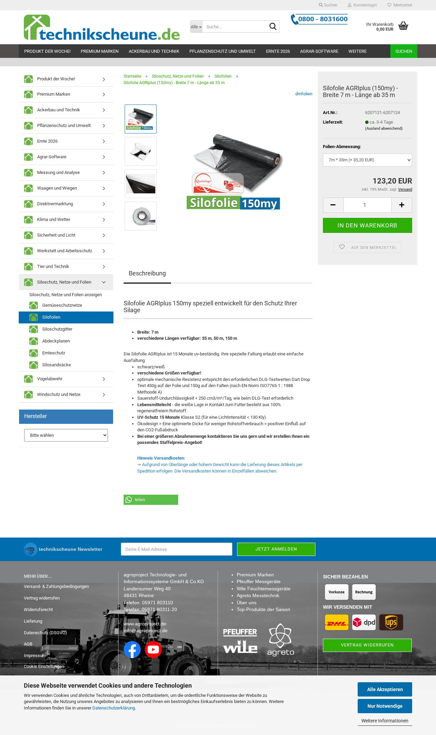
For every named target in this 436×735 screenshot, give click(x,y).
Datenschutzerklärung (113, 707)
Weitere (357, 51)
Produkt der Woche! (47, 51)
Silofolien (50, 317)
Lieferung (33, 621)
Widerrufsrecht (38, 609)
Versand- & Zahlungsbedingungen (56, 586)
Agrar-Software (319, 51)
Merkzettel (401, 5)
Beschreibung (147, 273)
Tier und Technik (52, 266)
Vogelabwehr (49, 378)
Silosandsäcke (56, 364)
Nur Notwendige (385, 706)
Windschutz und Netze (58, 394)
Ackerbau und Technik (154, 51)
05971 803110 (157, 602)
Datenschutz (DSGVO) (45, 632)
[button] (333, 205)
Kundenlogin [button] (364, 5)
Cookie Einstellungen (44, 666)
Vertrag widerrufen (42, 598)
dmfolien (303, 93)
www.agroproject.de (145, 623)
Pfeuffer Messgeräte (259, 581)
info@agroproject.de (146, 630)
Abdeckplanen (55, 340)
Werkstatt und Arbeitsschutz (64, 250)
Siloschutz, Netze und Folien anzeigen (65, 294)
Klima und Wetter (53, 219)
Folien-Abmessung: (342, 146)
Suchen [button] (330, 5)
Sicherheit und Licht (55, 235)
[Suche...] (272, 27)
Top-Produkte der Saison (263, 609)
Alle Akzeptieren (385, 689)
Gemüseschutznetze (61, 305)
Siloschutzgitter (56, 329)
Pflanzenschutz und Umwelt (222, 51)
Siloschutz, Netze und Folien (63, 282)
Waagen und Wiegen (56, 188)
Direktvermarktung (54, 203)
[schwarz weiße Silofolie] (238, 167)
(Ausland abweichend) (384, 128)
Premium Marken (100, 51)
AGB (28, 643)
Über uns (246, 602)
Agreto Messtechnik (258, 595)
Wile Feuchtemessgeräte (264, 588)
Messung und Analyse (58, 172)
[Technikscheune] (102, 27)
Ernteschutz (53, 352)
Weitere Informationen (384, 720)
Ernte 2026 (278, 51)
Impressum (35, 655)
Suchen (403, 51)
